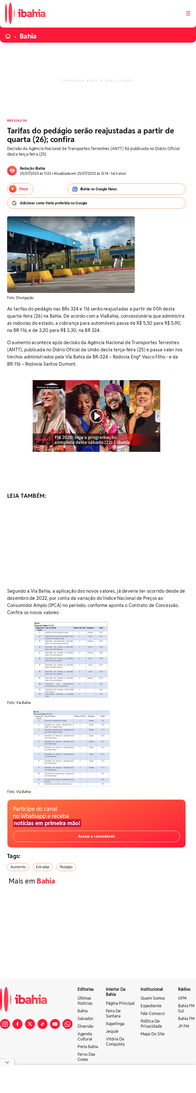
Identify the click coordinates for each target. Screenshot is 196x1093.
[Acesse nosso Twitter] (30, 1024)
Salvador (85, 1018)
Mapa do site (153, 1034)
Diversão (85, 1026)
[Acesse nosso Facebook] (17, 1024)
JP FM (183, 1026)
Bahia (28, 36)
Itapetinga (115, 1023)
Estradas (43, 867)
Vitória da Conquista (115, 1041)
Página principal (120, 1003)
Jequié (112, 1031)
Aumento (18, 867)
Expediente (151, 1006)
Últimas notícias (85, 1001)
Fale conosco (153, 1013)
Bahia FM (186, 1018)
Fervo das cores (86, 1057)
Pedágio (66, 867)
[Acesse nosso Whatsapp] (67, 1024)
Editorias (86, 989)
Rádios (184, 989)
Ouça (23, 189)
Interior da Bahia (115, 992)
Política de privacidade (151, 1024)
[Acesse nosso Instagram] (5, 1024)
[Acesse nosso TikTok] (42, 1024)
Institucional (152, 989)
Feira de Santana (113, 1013)
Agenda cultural (85, 1036)
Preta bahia (88, 1046)
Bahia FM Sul (186, 1008)
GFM (182, 998)
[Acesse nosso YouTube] (55, 1024)
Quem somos (153, 998)
